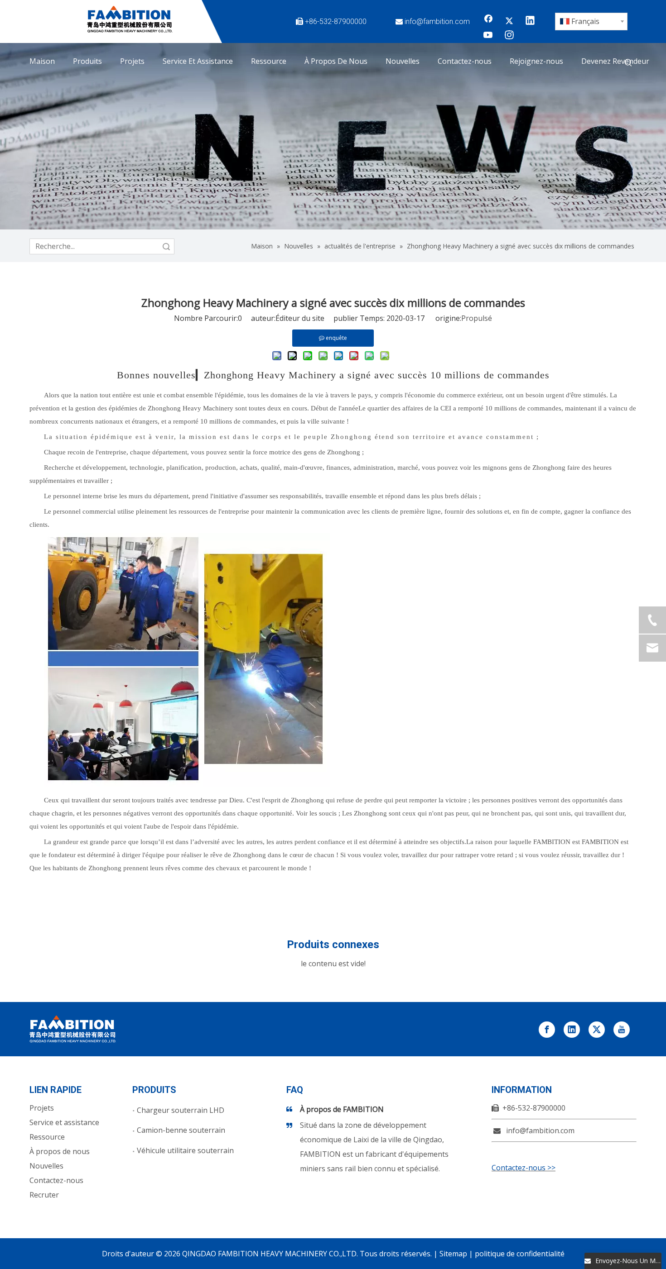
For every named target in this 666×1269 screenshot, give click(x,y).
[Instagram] (509, 36)
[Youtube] (488, 36)
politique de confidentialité (520, 1254)
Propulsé (476, 318)
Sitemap (453, 1254)
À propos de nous (59, 1151)
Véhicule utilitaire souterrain (185, 1150)
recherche (166, 246)
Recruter (44, 1195)
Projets (41, 1108)
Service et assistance (64, 1122)
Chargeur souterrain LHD (180, 1110)
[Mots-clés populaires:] (628, 63)
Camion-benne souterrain (181, 1130)
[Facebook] (488, 21)
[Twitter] (509, 21)
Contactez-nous (56, 1180)
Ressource (47, 1137)
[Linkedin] (530, 21)
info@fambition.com (437, 21)
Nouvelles (46, 1166)
